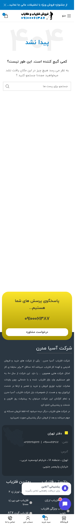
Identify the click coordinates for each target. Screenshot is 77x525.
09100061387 (51, 442)
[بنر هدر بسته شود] (5, 5)
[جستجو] (7, 86)
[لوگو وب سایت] (37, 15)
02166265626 (31, 442)
